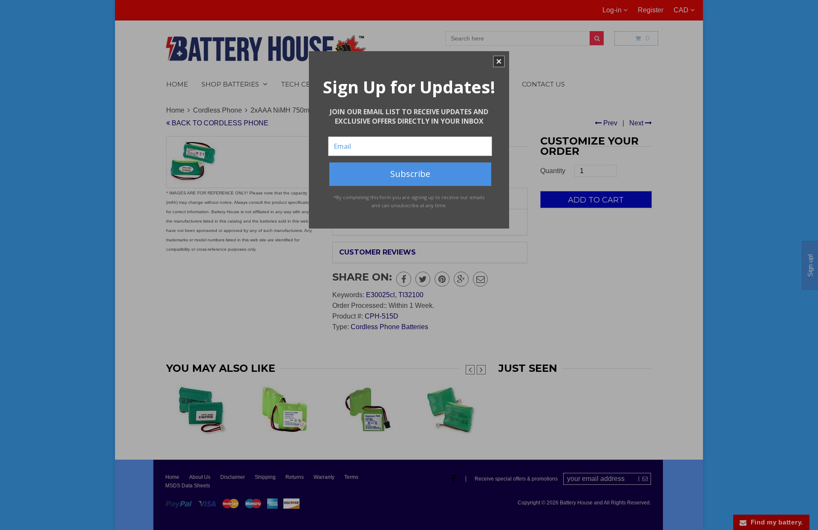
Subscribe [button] (410, 174)
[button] (499, 61)
